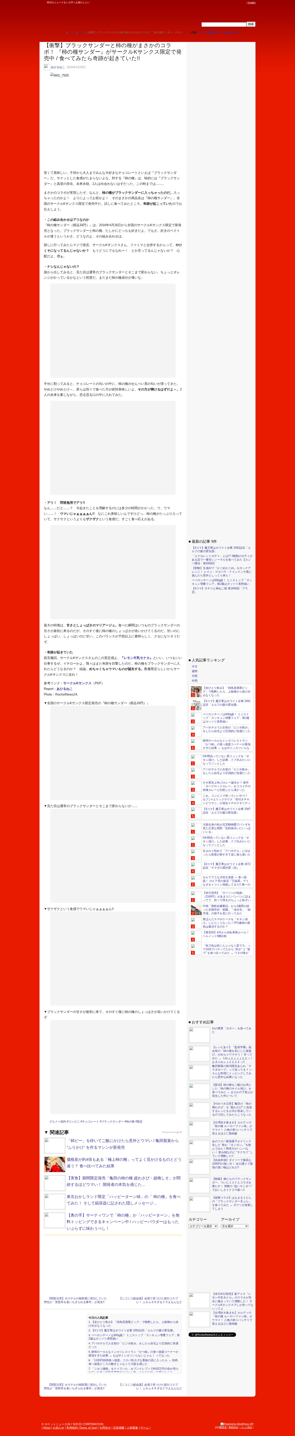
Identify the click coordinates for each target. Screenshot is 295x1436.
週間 (194, 671)
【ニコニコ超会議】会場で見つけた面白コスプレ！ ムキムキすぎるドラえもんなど (150, 1300)
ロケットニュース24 (90, 16)
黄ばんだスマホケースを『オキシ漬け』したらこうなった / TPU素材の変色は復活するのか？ (226, 923)
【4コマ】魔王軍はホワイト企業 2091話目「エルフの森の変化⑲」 (133, 1330)
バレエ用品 (246, 1427)
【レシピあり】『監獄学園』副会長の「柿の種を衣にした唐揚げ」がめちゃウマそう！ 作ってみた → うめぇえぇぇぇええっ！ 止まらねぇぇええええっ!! (232, 1054)
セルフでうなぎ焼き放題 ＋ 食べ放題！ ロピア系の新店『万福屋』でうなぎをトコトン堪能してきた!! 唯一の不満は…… (220, 883)
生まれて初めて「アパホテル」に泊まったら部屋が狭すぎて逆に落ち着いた (227, 852)
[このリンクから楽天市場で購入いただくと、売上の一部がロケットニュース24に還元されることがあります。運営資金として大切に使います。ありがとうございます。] (215, 2)
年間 (194, 680)
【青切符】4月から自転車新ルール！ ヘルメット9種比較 (226, 934)
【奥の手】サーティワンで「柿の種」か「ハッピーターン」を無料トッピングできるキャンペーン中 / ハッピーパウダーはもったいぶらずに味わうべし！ (123, 1222)
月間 (194, 676)
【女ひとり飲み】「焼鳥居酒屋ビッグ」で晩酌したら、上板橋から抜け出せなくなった (227, 691)
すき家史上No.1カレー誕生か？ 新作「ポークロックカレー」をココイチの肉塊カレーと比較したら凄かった (227, 786)
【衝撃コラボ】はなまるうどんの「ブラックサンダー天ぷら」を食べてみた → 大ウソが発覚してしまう (232, 1203)
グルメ (53, 1121)
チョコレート (90, 1121)
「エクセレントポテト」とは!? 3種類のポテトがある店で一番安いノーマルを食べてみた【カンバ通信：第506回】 (222, 559)
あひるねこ (58, 67)
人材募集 (132, 1427)
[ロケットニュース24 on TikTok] (236, 2)
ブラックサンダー (112, 1121)
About (47, 1427)
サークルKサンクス (77, 683)
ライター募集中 (207, 32)
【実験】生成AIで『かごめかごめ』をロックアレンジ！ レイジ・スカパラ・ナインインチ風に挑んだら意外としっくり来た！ (222, 571)
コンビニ (74, 1121)
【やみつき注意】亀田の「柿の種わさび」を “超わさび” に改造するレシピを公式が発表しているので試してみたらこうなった (232, 1109)
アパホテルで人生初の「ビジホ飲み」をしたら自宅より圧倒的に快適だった (227, 729)
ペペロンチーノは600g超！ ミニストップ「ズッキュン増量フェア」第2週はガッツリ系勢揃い (222, 582)
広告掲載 (118, 1427)
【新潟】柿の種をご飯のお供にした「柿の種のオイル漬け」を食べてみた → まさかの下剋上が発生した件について (232, 1090)
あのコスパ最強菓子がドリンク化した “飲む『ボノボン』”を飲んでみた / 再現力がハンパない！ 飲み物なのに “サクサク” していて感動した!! (232, 1149)
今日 (194, 666)
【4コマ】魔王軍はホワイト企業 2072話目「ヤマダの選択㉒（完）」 (227, 865)
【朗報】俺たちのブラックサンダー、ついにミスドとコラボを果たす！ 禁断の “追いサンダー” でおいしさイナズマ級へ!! (232, 1184)
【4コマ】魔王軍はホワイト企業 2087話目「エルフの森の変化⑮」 (227, 810)
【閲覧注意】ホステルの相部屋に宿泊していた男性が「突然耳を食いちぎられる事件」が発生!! (75, 1300)
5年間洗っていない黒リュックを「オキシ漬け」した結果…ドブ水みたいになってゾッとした (227, 760)
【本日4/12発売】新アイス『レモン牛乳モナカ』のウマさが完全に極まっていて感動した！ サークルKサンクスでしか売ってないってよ (232, 1301)
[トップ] (62, 32)
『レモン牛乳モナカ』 (137, 658)
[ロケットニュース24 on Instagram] (232, 2)
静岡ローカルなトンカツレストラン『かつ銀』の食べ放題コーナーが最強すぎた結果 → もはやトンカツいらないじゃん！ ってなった (133, 1353)
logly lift (178, 1132)
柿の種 (130, 1121)
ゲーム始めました (228, 32)
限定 (140, 1121)
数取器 (223, 1427)
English (251, 2)
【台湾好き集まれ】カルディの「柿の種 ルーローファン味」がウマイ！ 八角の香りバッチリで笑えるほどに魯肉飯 (232, 1128)
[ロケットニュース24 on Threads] (228, 2)
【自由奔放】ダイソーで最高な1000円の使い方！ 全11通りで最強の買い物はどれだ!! (232, 1163)
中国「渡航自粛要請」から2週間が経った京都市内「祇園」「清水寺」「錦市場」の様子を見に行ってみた (227, 909)
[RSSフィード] (244, 2)
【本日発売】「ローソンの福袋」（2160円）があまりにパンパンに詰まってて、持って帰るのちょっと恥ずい (227, 896)
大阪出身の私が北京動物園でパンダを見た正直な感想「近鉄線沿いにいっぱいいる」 (227, 828)
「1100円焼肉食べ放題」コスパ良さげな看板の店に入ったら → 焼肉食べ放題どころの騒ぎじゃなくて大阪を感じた (133, 1362)
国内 (63, 1121)
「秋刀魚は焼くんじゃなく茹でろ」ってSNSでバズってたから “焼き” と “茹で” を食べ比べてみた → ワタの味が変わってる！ (221, 951)
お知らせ (58, 1427)
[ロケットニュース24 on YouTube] (240, 2)
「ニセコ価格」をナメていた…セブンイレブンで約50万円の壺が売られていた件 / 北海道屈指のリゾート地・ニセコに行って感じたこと (134, 1370)
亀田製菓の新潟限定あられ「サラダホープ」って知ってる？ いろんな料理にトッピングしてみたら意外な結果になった (232, 1071)
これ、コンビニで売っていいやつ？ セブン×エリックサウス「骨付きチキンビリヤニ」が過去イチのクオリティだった (221, 801)
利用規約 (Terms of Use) (82, 1427)
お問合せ (105, 1427)
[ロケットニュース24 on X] (219, 2)
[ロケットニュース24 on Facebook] (223, 2)
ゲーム (144, 1427)
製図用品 (233, 1427)
